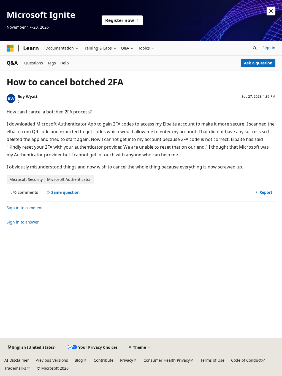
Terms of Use (212, 360)
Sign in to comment (25, 207)
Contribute (103, 360)
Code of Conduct (246, 360)
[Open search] (254, 48)
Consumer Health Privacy (166, 360)
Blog (79, 360)
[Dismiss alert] (271, 11)
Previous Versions (52, 360)
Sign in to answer (23, 222)
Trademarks (15, 368)
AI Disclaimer (16, 360)
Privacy (126, 360)
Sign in (268, 47)
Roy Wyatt (27, 96)
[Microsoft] (10, 48)
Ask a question (258, 63)
